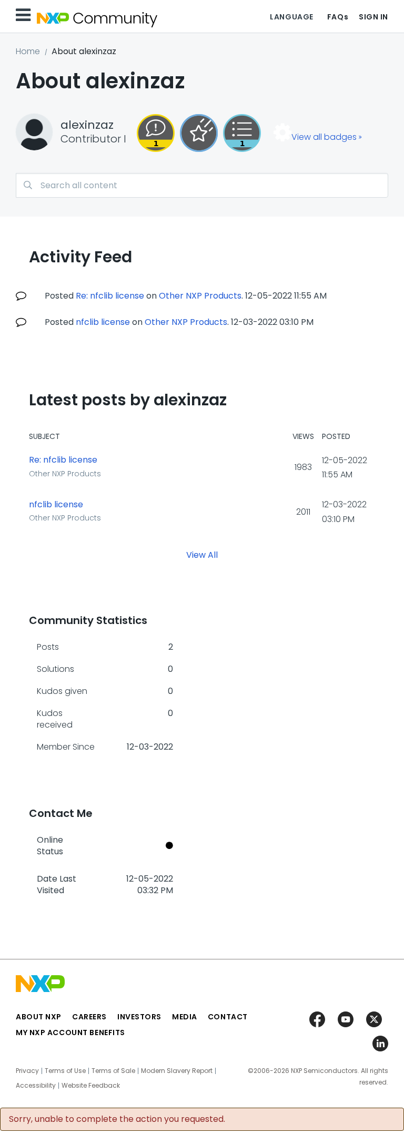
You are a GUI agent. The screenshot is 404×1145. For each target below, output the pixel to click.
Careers (89, 1016)
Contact (228, 1016)
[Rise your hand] (242, 133)
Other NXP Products (200, 296)
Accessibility (36, 1085)
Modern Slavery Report (177, 1071)
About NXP (39, 1016)
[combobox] (202, 185)
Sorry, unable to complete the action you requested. (117, 1119)
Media (184, 1016)
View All (202, 554)
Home (28, 51)
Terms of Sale (113, 1071)
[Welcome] (199, 133)
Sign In (373, 17)
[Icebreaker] (156, 133)
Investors (139, 1016)
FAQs (337, 17)
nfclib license (103, 322)
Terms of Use (65, 1071)
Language (291, 17)
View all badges (324, 137)
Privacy (27, 1071)
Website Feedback (91, 1085)
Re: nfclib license (110, 296)
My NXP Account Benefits (70, 1032)
